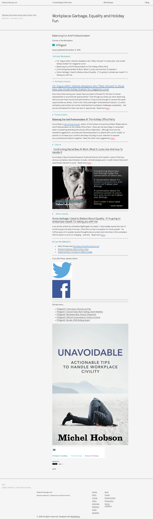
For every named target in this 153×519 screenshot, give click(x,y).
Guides (94, 510)
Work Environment (26, 487)
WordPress (75, 517)
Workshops (95, 507)
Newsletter (95, 513)
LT (14, 487)
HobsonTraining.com (9, 2)
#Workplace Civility (7, 15)
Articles (94, 492)
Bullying (15, 15)
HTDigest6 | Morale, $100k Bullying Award (73, 320)
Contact (107, 495)
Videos (94, 501)
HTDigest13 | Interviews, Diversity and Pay (74, 309)
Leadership (10, 487)
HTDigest (4, 487)
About (106, 492)
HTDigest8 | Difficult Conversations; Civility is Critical (78, 317)
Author (94, 495)
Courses (94, 498)
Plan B (34, 15)
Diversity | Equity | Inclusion (25, 15)
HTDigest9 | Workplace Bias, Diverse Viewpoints (76, 315)
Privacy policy (109, 501)
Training (18, 487)
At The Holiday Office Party (83, 119)
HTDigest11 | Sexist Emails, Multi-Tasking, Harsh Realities (80, 312)
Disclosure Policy (110, 498)
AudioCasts (95, 504)
